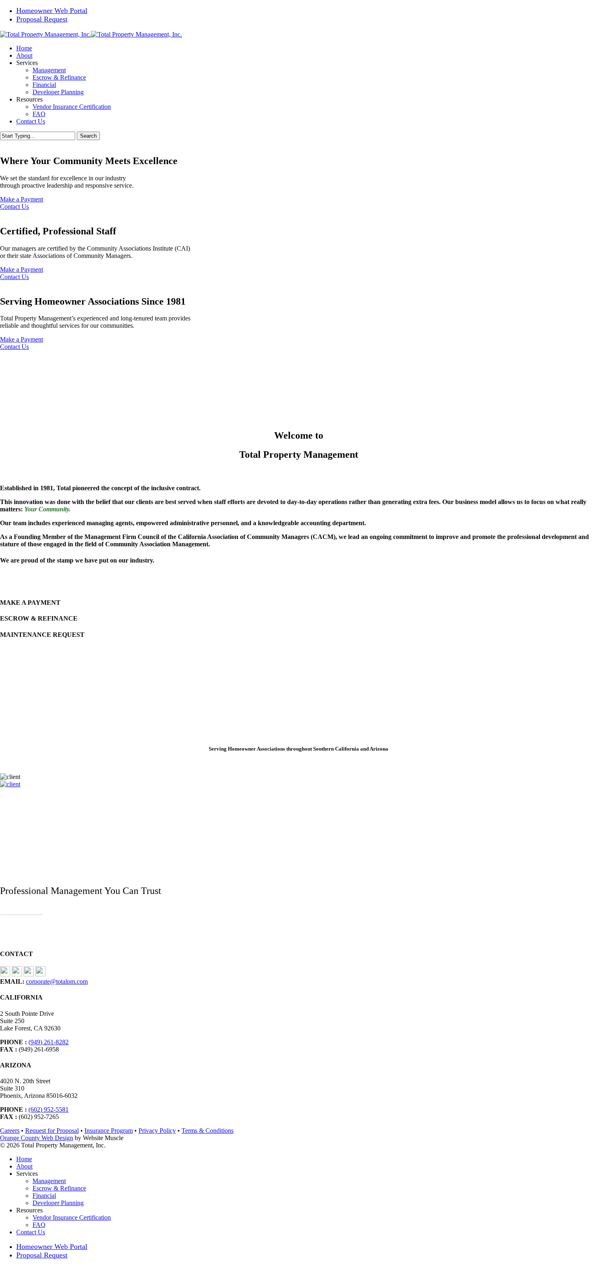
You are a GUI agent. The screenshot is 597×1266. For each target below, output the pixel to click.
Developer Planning (58, 1202)
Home (24, 1159)
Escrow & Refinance (59, 1188)
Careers (9, 1130)
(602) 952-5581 (48, 1109)
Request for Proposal (52, 1130)
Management (49, 1180)
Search (88, 136)
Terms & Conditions (208, 1130)
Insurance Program (108, 1130)
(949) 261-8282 (48, 1042)
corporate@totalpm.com (57, 981)
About (24, 1166)
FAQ (38, 1224)
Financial (44, 1195)
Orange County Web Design (36, 1137)
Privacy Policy (157, 1130)
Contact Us (14, 206)
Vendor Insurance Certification (71, 1217)
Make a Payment (21, 199)
